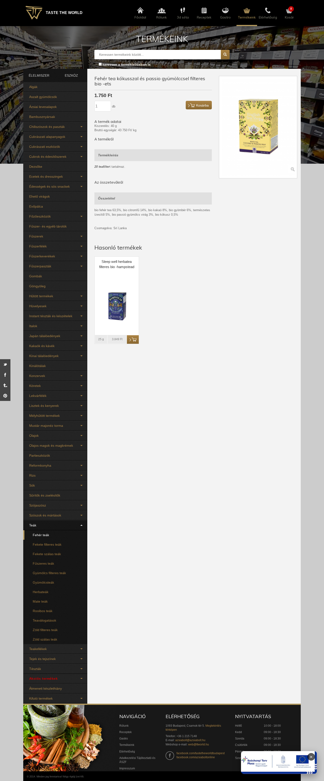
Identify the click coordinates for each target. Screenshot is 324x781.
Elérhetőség (127, 751)
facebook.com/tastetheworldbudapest (200, 753)
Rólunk (124, 725)
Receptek (125, 732)
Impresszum (127, 768)
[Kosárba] (133, 339)
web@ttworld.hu (198, 744)
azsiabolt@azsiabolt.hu (190, 740)
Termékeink (126, 745)
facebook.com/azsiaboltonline (195, 757)
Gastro (123, 738)
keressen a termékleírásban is (126, 64)
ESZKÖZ (71, 75)
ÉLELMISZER (39, 75)
